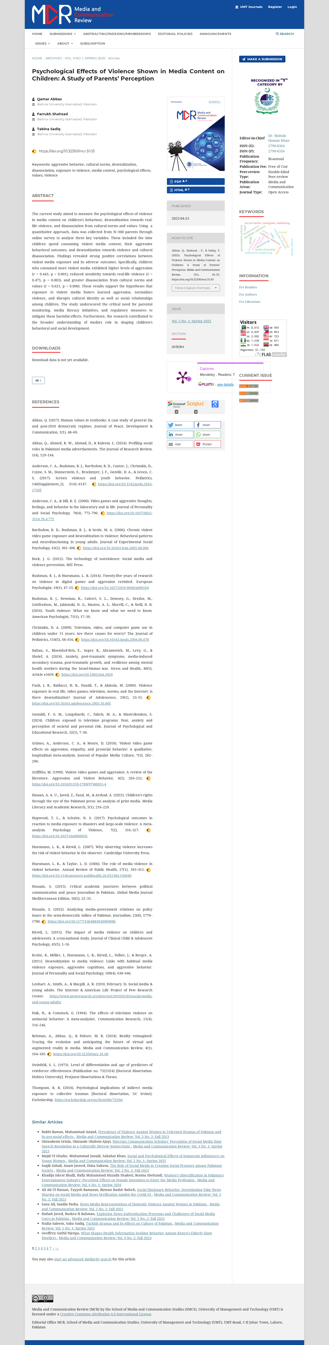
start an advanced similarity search (83, 1259)
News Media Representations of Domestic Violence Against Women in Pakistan (144, 1204)
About (63, 43)
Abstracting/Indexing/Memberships (117, 34)
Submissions (61, 34)
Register (275, 7)
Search (286, 34)
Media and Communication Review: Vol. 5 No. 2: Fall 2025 (118, 1218)
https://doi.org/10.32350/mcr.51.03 (66, 151)
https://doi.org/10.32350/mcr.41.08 (80, 1054)
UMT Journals (251, 7)
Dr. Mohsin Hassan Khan (279, 138)
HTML (181, 190)
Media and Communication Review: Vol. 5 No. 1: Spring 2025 (117, 1160)
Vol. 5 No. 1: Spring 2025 (85, 58)
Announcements (215, 34)
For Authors (248, 294)
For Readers (248, 287)
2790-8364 (276, 145)
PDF (180, 182)
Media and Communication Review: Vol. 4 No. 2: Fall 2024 (105, 1238)
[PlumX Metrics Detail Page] (182, 377)
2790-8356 (276, 151)
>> (57, 1248)
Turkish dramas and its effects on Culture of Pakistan (129, 1223)
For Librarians (249, 301)
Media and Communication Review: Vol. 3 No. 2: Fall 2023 (122, 1136)
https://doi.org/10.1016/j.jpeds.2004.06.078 (115, 639)
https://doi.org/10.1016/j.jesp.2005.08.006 (116, 548)
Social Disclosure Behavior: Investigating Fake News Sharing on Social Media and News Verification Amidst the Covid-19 (131, 1192)
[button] (180, 424)
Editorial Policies (175, 34)
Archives (54, 58)
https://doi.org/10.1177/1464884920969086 (82, 921)
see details (225, 384)
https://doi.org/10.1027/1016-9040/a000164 (115, 587)
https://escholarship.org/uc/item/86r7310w (89, 1099)
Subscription (92, 43)
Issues (41, 43)
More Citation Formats (192, 288)
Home (37, 34)
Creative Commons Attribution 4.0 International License (105, 1314)
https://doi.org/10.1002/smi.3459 (87, 674)
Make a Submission (264, 59)
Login (292, 7)
